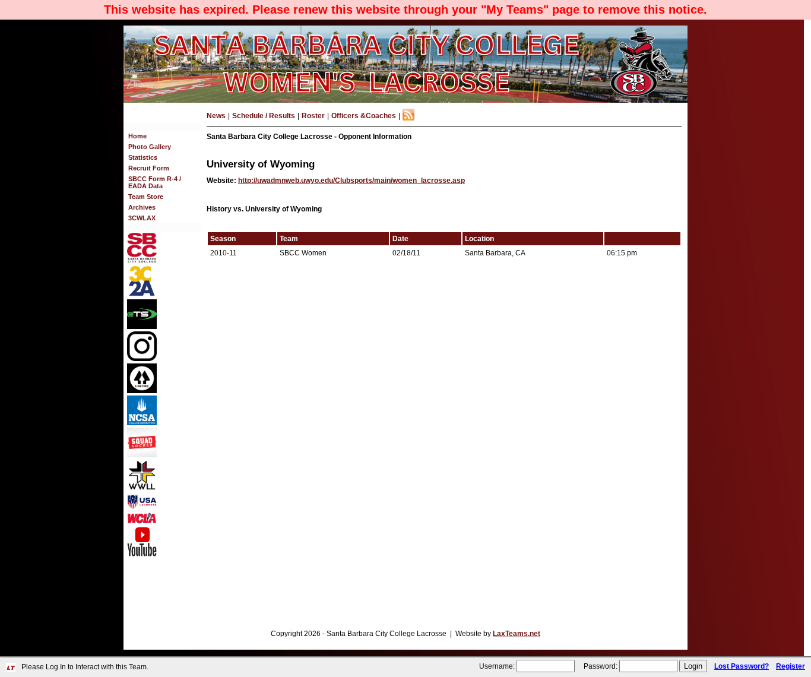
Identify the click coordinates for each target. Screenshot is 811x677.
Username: (497, 666)
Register (790, 666)
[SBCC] (142, 260)
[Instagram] (142, 358)
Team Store (145, 196)
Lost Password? (741, 666)
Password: (600, 666)
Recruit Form (148, 168)
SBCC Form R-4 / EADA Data (154, 182)
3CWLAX (142, 218)
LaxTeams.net (516, 633)
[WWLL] (142, 487)
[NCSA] (142, 422)
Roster (313, 116)
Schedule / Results (263, 116)
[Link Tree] (142, 390)
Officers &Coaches (363, 116)
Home (137, 136)
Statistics (142, 157)
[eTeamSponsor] (142, 326)
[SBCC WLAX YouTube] (142, 554)
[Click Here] (142, 454)
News (216, 116)
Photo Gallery (149, 146)
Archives (142, 207)
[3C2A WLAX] (142, 294)
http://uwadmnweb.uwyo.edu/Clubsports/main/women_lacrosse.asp (351, 180)
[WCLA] (142, 521)
